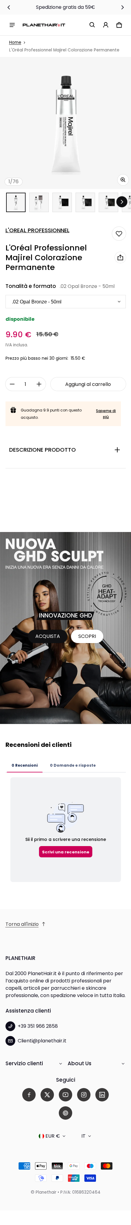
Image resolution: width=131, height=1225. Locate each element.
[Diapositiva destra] (122, 7)
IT (83, 1135)
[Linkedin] (102, 1094)
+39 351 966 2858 (38, 1026)
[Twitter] (47, 1094)
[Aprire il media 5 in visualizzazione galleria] (108, 202)
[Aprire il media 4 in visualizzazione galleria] (85, 202)
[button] (92, 25)
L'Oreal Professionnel (37, 230)
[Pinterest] (65, 1113)
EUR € (52, 1135)
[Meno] (12, 384)
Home (15, 42)
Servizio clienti (24, 1063)
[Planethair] (44, 24)
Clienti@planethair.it (42, 1040)
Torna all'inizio (22, 924)
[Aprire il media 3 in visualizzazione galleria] (62, 202)
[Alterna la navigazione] (12, 25)
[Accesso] (105, 25)
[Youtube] (65, 1094)
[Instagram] (83, 1094)
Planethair (46, 1192)
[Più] (39, 384)
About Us (79, 1063)
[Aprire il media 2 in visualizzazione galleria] (39, 202)
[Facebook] (29, 1094)
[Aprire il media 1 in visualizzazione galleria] (16, 202)
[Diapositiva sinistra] (8, 7)
